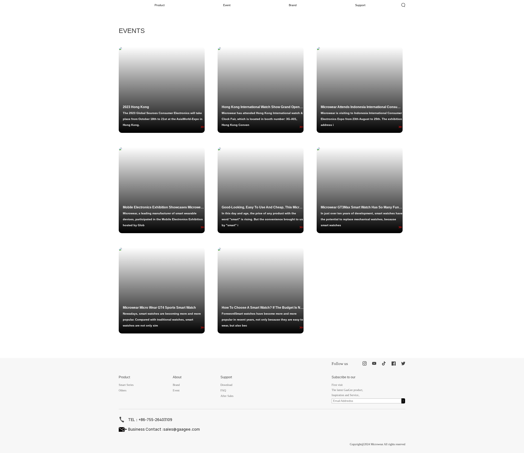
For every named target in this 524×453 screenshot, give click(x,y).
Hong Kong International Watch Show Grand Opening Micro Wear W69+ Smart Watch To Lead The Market (263, 107)
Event (226, 5)
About (177, 377)
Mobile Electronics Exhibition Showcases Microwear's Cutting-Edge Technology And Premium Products (164, 207)
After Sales (226, 396)
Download (226, 384)
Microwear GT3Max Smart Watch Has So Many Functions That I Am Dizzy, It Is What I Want (362, 207)
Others (122, 390)
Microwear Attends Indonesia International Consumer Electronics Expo (362, 107)
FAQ (223, 390)
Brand (293, 5)
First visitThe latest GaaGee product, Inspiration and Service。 (347, 390)
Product (160, 5)
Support (360, 5)
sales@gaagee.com (181, 429)
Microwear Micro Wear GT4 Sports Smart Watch (159, 307)
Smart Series (126, 384)
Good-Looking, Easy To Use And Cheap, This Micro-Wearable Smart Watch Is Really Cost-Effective (263, 207)
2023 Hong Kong (136, 107)
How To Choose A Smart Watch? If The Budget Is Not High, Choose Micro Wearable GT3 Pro (263, 307)
